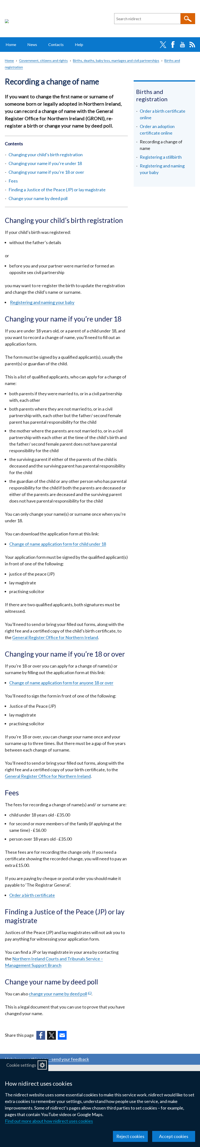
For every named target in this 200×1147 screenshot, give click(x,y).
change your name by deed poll (60, 993)
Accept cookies (173, 1136)
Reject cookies (130, 1136)
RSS (192, 44)
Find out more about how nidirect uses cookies (49, 1121)
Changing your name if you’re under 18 (45, 163)
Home (11, 44)
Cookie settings (21, 1065)
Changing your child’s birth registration (46, 154)
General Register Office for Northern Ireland (55, 637)
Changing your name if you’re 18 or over (46, 172)
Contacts (56, 44)
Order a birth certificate (32, 895)
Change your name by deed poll (38, 198)
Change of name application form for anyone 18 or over (61, 682)
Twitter (163, 44)
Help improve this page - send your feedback (47, 1059)
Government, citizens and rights (43, 60)
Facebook (173, 44)
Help (79, 44)
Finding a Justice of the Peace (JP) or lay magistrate (57, 189)
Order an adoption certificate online (157, 130)
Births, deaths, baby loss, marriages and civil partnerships (116, 60)
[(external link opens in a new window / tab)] (40, 1035)
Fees (13, 181)
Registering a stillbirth (161, 157)
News (32, 44)
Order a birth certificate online (162, 114)
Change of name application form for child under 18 (57, 544)
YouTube (182, 44)
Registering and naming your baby (42, 302)
